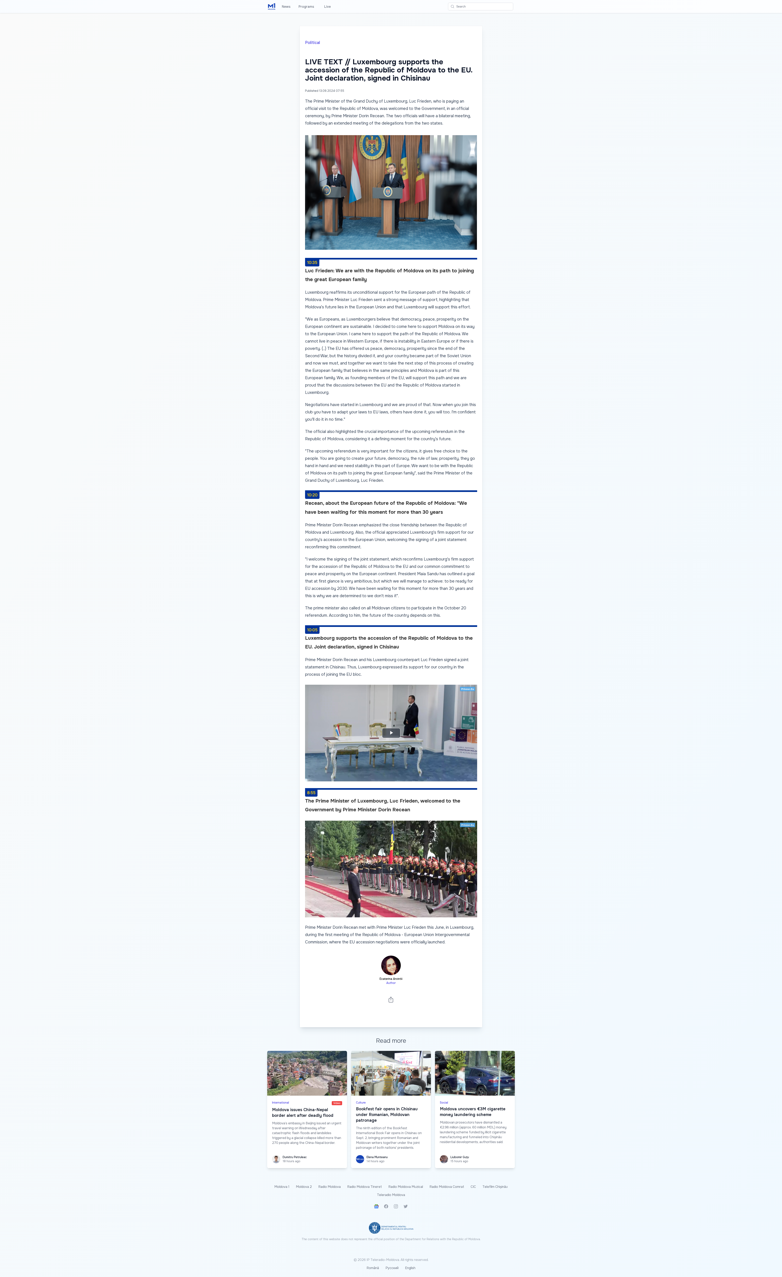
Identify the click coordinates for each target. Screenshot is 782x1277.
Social (444, 1102)
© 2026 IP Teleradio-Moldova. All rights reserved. (391, 1260)
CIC (473, 1187)
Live (326, 6)
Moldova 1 (281, 1187)
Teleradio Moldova (391, 1195)
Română (373, 1268)
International (280, 1102)
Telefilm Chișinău (495, 1187)
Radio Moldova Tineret (364, 1187)
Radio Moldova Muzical (405, 1187)
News (286, 6)
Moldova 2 (304, 1187)
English (410, 1268)
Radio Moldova (329, 1187)
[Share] (391, 999)
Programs (306, 6)
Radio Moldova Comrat (446, 1187)
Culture (361, 1102)
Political (312, 42)
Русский (392, 1268)
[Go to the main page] (271, 6)
